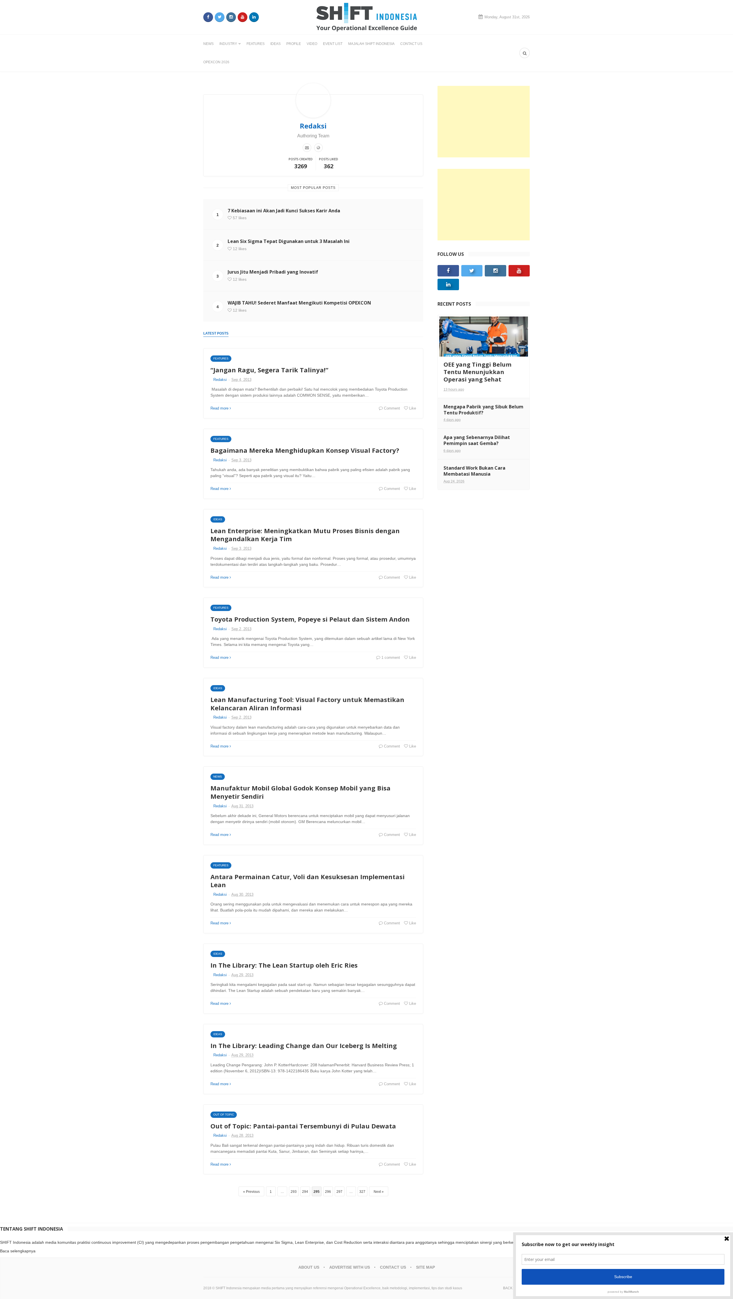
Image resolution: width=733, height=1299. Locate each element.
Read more (219, 408)
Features (256, 44)
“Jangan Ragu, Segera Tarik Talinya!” (269, 369)
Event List (332, 44)
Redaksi (220, 379)
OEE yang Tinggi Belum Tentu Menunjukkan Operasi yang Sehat (477, 372)
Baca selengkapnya (18, 1251)
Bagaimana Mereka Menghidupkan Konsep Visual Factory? (304, 450)
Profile (293, 44)
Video (312, 44)
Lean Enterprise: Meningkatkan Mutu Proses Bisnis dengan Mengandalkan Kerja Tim (305, 534)
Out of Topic (223, 1114)
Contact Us (411, 44)
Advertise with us (349, 1267)
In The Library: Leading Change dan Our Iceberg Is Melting (303, 1045)
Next (377, 1192)
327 (362, 1192)
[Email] (307, 147)
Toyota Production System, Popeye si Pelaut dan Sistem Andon (310, 619)
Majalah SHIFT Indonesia (371, 44)
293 (294, 1192)
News (208, 44)
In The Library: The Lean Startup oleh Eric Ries (284, 965)
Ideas (275, 44)
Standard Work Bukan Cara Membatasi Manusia (474, 471)
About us (308, 1267)
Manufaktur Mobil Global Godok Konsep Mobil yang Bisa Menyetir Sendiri (300, 792)
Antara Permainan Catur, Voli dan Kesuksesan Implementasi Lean (307, 880)
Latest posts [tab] (215, 333)
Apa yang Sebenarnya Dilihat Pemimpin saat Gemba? (477, 440)
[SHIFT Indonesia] (366, 17)
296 (328, 1192)
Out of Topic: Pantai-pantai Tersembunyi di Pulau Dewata (303, 1126)
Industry (228, 44)
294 (305, 1192)
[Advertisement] (484, 121)
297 (339, 1192)
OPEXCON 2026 (216, 62)
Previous (253, 1192)
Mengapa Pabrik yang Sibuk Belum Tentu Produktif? (483, 410)
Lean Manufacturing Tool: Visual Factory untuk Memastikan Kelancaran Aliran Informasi (307, 703)
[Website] (318, 147)
